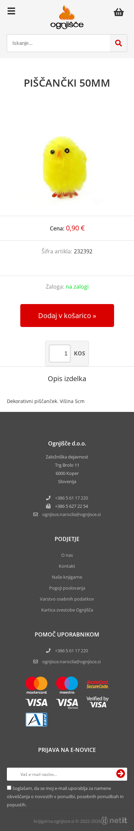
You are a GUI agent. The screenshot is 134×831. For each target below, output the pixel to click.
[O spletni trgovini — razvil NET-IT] (114, 821)
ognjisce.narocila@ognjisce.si (71, 661)
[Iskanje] (118, 43)
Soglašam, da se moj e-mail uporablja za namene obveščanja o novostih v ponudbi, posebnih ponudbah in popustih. (65, 796)
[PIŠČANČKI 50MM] (67, 159)
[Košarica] (120, 12)
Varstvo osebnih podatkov (67, 599)
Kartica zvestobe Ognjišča (67, 610)
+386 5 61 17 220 (71, 498)
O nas (67, 555)
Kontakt (67, 566)
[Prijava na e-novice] (120, 774)
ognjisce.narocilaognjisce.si (71, 514)
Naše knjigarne (67, 577)
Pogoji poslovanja (67, 588)
